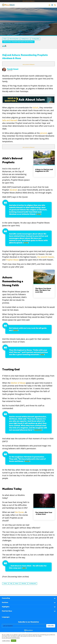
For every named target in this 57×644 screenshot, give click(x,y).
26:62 (15, 330)
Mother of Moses (18, 383)
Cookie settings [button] (6, 640)
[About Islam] (8, 5)
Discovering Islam (14, 39)
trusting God (32, 583)
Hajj (11, 583)
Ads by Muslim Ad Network (28, 1)
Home (5, 39)
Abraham (13, 190)
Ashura (5, 583)
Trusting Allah (35, 39)
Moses (16, 583)
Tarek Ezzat (12, 69)
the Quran (19, 512)
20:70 (27, 461)
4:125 (38, 214)
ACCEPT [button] (13, 640)
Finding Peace (25, 39)
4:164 (26, 242)
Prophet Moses (12, 259)
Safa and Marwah (10, 120)
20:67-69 (38, 430)
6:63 (42, 354)
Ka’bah (35, 107)
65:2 (24, 568)
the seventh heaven (45, 257)
